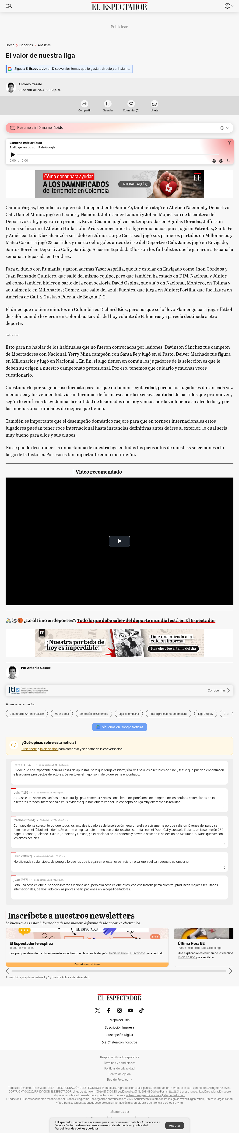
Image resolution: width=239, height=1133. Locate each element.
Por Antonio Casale (36, 668)
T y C (46, 977)
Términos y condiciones (119, 1063)
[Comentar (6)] (131, 104)
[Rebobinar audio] (214, 161)
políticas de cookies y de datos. (79, 1128)
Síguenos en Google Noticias (122, 727)
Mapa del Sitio (120, 1020)
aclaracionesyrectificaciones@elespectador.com (155, 1095)
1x (228, 160)
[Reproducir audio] (13, 154)
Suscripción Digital (119, 1035)
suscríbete (137, 953)
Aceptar (174, 1126)
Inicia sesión (118, 953)
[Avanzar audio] (221, 161)
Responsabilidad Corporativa (119, 1057)
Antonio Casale (30, 84)
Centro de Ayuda (120, 1074)
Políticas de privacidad (119, 1068)
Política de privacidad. (76, 977)
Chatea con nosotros (122, 1042)
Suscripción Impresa (119, 1027)
